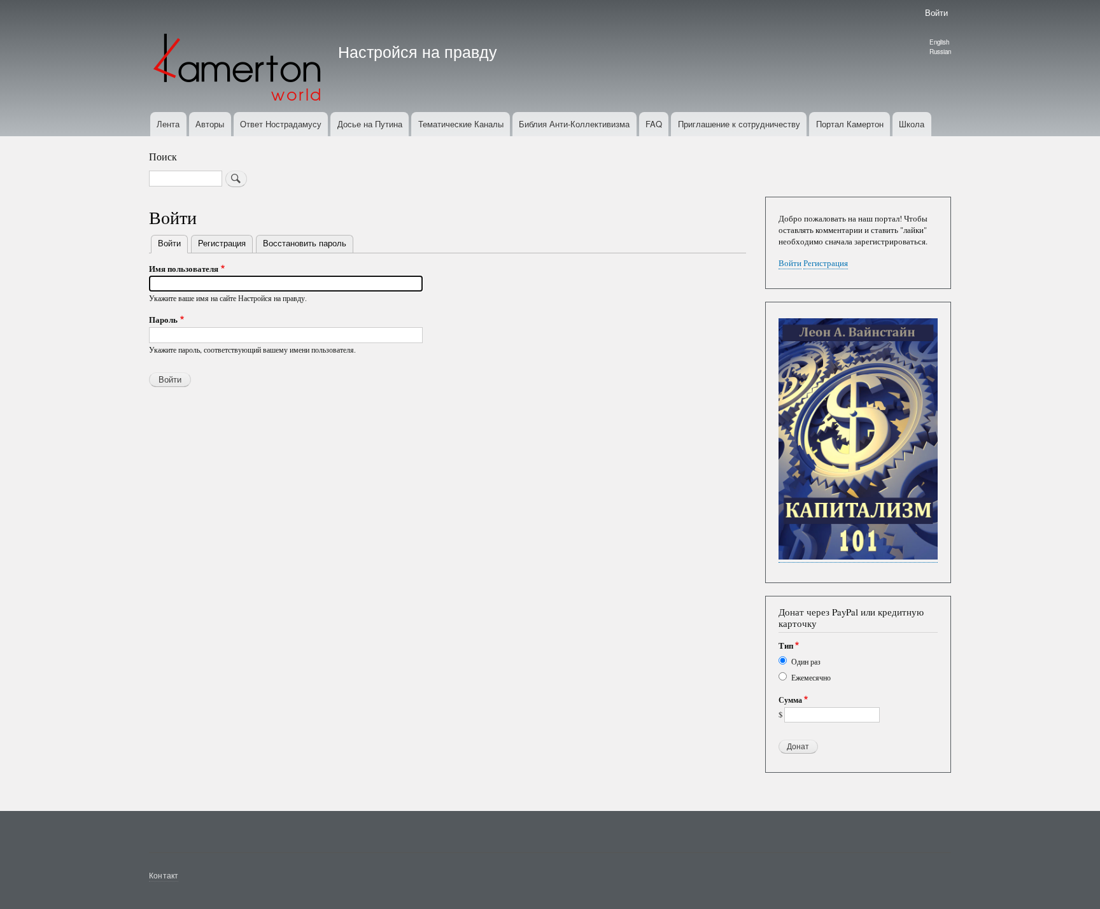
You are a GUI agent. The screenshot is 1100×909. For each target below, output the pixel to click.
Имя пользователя (183, 268)
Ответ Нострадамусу (280, 124)
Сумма (790, 700)
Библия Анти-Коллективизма (574, 124)
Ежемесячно (811, 677)
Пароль (163, 319)
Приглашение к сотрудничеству (739, 124)
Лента (168, 124)
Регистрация (222, 243)
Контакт (163, 875)
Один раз (806, 661)
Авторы (209, 124)
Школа (911, 124)
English (939, 42)
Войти (936, 12)
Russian (940, 51)
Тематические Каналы (461, 124)
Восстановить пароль (304, 243)
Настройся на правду (417, 50)
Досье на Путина (369, 124)
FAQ (653, 124)
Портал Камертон (850, 124)
